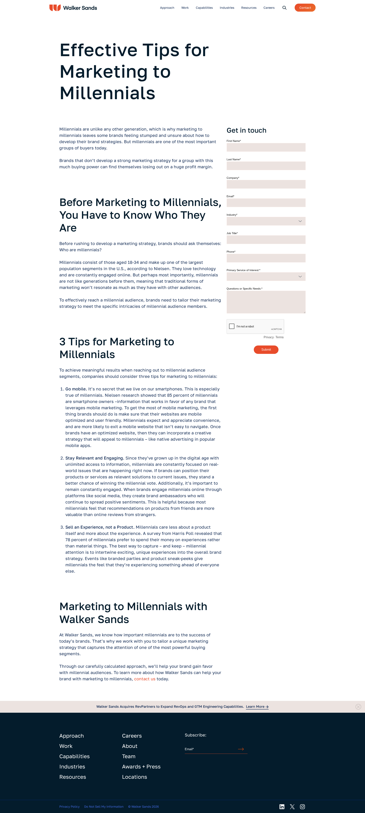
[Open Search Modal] (284, 7)
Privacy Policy (69, 806)
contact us (145, 678)
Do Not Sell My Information (104, 806)
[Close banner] (358, 707)
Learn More (255, 706)
